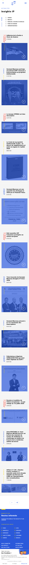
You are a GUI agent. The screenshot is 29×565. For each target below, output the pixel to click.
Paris (4, 528)
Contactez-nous (7, 524)
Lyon (17, 528)
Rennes (18, 532)
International (19, 543)
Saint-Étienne (7, 535)
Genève (5, 537)
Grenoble (18, 530)
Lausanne (18, 535)
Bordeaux (5, 532)
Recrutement (19, 547)
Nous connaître (5, 543)
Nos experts (4, 545)
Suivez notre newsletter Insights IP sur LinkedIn (12, 519)
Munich (18, 537)
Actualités (19, 545)
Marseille (5, 530)
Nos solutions (5, 547)
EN (3, 3)
